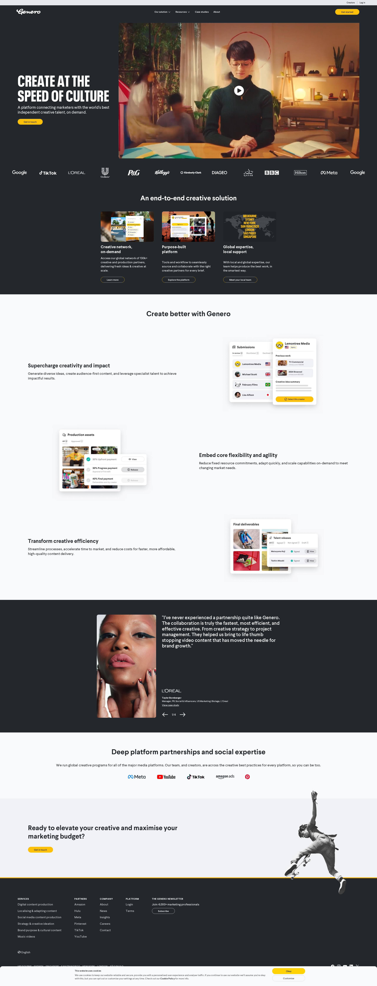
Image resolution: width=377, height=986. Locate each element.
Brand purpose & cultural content (39, 930)
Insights (105, 917)
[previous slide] (165, 714)
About (216, 11)
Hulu (77, 910)
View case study (170, 705)
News (103, 910)
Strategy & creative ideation (36, 923)
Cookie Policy (167, 978)
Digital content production (35, 904)
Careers (105, 923)
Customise (288, 978)
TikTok (78, 930)
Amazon (79, 904)
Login (129, 904)
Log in (362, 2)
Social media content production (39, 917)
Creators (351, 2)
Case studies (202, 11)
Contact (105, 930)
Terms (130, 910)
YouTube (80, 936)
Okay (288, 971)
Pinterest (80, 923)
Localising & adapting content (37, 910)
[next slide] (182, 714)
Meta (77, 917)
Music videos (26, 936)
